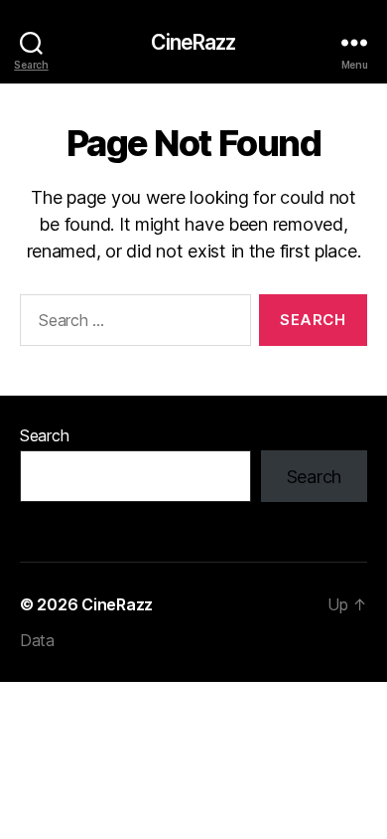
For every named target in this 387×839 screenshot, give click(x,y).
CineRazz (193, 42)
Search (44, 435)
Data (37, 640)
